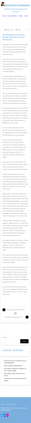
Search (4, 337)
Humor (26, 16)
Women (21, 16)
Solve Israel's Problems (17, 408)
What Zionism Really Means (13, 366)
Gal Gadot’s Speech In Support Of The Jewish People (15, 370)
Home (4, 16)
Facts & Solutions (12, 16)
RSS (14, 404)
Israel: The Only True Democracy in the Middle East (15, 362)
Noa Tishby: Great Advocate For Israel (14, 374)
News (19, 29)
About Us (9, 404)
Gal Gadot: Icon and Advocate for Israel (15, 379)
